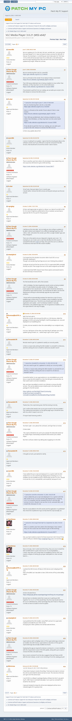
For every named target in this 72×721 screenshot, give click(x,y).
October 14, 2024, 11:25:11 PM (30, 206)
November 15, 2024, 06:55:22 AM (31, 339)
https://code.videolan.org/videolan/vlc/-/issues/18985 (38, 86)
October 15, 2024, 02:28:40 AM (30, 226)
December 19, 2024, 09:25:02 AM (31, 589)
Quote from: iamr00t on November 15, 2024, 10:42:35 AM (40, 494)
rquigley (11, 206)
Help (52, 719)
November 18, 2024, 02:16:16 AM (31, 491)
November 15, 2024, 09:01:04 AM (31, 422)
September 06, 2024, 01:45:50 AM (31, 158)
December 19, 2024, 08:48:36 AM (31, 546)
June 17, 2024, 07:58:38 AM (29, 69)
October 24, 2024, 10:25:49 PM (30, 254)
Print (64, 44)
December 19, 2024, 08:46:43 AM (31, 519)
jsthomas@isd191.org (13, 316)
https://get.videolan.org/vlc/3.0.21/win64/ (35, 74)
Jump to (42, 708)
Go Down (8, 44)
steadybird (12, 255)
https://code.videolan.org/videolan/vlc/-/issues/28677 (38, 166)
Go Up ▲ (66, 719)
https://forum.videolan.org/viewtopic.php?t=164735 (38, 79)
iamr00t (11, 49)
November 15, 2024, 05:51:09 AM (32, 313)
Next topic (63, 39)
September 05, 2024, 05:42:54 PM (31, 138)
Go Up (7, 693)
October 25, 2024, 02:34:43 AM (30, 278)
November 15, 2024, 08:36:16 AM (31, 402)
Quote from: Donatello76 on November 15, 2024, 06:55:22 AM (41, 363)
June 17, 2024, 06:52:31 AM (29, 49)
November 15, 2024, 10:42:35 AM (31, 471)
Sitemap (23, 719)
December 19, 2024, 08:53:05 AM (31, 566)
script (37, 242)
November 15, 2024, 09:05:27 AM (31, 451)
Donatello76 (12, 339)
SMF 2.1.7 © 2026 (8, 719)
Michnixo (11, 666)
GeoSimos (11, 519)
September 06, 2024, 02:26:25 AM (31, 186)
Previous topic (54, 39)
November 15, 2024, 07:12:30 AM (31, 359)
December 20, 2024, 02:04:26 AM (31, 638)
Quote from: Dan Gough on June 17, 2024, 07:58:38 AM (39, 102)
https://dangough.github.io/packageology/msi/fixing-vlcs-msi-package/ (43, 594)
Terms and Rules (59, 719)
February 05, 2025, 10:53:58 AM (30, 666)
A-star (10, 99)
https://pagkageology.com (45, 539)
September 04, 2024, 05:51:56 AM (31, 99)
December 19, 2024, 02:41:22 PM (31, 618)
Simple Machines (16, 719)
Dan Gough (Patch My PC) (11, 71)
